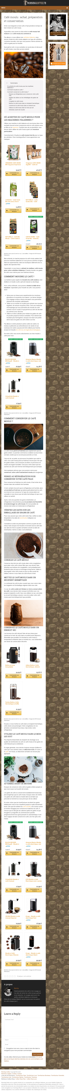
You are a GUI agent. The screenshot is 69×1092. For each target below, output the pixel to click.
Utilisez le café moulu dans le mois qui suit (21, 107)
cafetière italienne (29, 37)
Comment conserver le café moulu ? (18, 92)
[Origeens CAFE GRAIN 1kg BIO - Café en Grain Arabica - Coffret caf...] (34, 152)
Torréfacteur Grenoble (57, 1075)
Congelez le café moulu (16, 101)
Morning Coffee (5, 1072)
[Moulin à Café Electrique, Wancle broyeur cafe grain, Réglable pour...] (13, 943)
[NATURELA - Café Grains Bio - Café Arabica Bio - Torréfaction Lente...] (34, 189)
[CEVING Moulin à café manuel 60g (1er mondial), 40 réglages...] (13, 906)
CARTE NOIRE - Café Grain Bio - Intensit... (32, 237)
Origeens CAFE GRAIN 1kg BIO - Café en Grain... (33, 164)
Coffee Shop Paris (21, 1079)
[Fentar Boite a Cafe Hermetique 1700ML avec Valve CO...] (13, 692)
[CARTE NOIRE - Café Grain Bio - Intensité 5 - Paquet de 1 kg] (34, 226)
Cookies (14, 1073)
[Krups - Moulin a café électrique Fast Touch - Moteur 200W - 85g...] (34, 906)
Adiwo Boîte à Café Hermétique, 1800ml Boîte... (33, 666)
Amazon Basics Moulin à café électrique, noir (33, 360)
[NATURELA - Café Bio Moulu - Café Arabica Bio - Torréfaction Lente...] (13, 226)
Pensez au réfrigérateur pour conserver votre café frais (24, 94)
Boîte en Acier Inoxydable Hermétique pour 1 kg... (13, 666)
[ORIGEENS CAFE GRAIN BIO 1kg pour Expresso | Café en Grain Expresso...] (13, 152)
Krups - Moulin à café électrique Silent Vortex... (33, 954)
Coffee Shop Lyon (32, 1079)
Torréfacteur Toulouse (30, 1077)
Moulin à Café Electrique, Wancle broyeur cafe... (11, 954)
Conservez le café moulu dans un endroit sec (22, 105)
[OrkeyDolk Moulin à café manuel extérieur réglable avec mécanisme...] (13, 386)
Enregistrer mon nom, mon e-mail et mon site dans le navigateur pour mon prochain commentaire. (22, 1049)
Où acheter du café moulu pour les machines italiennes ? (20, 86)
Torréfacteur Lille (6, 1077)
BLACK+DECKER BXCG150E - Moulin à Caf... (12, 360)
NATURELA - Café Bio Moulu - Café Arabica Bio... (12, 237)
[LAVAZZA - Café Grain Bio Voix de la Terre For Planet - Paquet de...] (13, 189)
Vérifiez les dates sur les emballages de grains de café (23, 98)
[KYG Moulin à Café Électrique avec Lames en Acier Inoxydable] (34, 869)
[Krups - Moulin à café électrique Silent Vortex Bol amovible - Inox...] (34, 943)
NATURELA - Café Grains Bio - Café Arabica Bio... (32, 200)
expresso (15, 127)
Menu (3, 8)
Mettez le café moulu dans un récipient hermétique (24, 103)
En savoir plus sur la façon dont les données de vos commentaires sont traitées (23, 1059)
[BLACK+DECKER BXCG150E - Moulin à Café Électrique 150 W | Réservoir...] (13, 349)
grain (7, 751)
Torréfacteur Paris (21, 1075)
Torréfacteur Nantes (17, 1077)
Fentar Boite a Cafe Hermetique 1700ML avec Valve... (12, 703)
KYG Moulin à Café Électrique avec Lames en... (34, 880)
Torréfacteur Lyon (32, 1075)
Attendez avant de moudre (17, 109)
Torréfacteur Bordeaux (44, 1075)
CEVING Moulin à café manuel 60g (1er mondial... (12, 917)
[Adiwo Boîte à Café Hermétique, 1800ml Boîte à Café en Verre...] (34, 655)
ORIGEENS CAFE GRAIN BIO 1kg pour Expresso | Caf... (13, 164)
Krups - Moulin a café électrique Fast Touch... (33, 917)
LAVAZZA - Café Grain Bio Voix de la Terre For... (12, 200)
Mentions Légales (6, 1073)
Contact (19, 1073)
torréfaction (23, 518)
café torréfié (27, 806)
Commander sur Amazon (14, 173)
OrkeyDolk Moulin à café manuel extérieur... (12, 397)
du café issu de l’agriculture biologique (28, 330)
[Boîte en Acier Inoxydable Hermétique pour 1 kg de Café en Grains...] (13, 655)
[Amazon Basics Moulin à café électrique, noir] (34, 349)
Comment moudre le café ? (15, 89)
